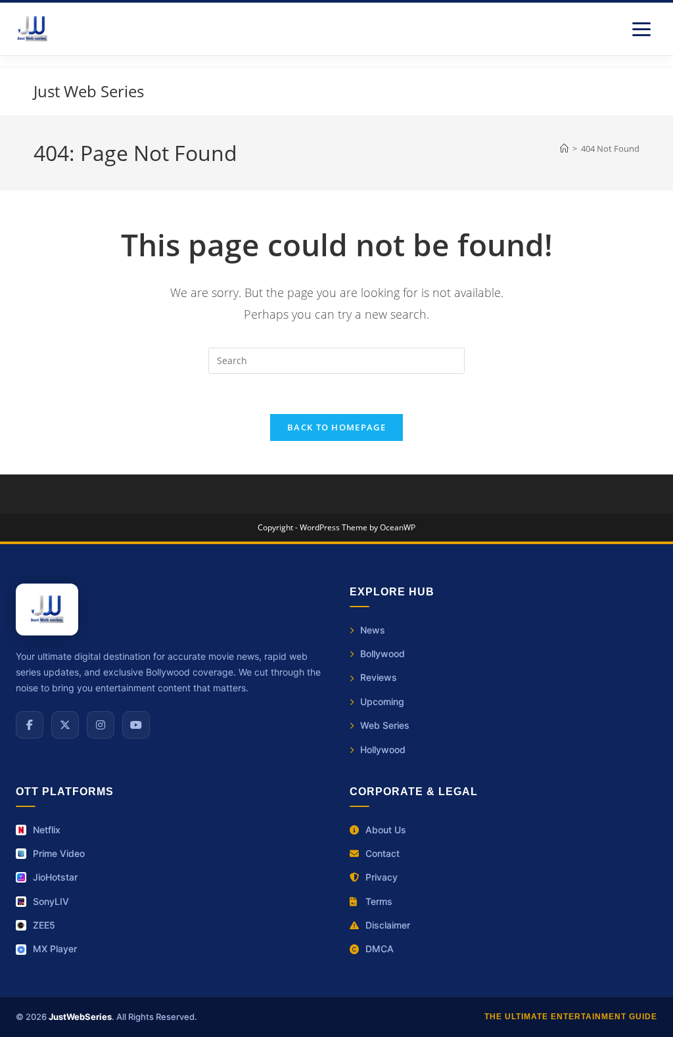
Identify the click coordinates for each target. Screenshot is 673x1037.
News (372, 629)
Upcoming (382, 701)
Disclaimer (387, 925)
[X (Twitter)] (65, 725)
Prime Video (59, 853)
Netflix (46, 829)
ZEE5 (44, 925)
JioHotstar (55, 877)
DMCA (379, 948)
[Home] (564, 148)
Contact (382, 853)
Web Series (384, 725)
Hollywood (383, 749)
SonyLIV (51, 901)
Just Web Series (89, 91)
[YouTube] (136, 725)
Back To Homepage (336, 427)
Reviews (378, 677)
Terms (378, 901)
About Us (385, 829)
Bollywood (382, 653)
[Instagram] (100, 725)
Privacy (381, 877)
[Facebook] (29, 725)
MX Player (55, 948)
